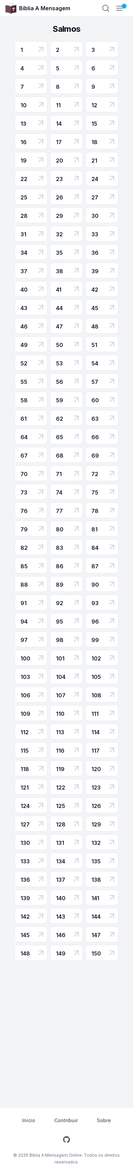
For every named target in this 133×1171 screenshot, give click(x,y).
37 (23, 271)
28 (24, 215)
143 (60, 916)
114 (95, 732)
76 (24, 510)
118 (24, 769)
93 (95, 603)
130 (25, 842)
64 (24, 437)
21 (94, 160)
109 (25, 713)
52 (23, 363)
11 (58, 105)
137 (60, 879)
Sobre (104, 1120)
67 (24, 455)
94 (24, 621)
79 (24, 529)
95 (59, 621)
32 (59, 234)
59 (59, 400)
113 (60, 732)
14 (59, 123)
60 (95, 400)
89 (59, 584)
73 (23, 492)
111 (95, 713)
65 (59, 437)
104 (60, 676)
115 (24, 750)
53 (59, 363)
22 (23, 179)
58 (24, 400)
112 (24, 732)
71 (59, 474)
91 (23, 603)
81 (94, 529)
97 (24, 640)
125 (60, 806)
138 (96, 879)
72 (94, 474)
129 (96, 824)
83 (59, 547)
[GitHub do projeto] (66, 1139)
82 (24, 547)
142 (25, 916)
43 (23, 308)
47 (59, 326)
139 (25, 898)
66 (95, 437)
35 (59, 252)
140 (60, 898)
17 (59, 142)
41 (58, 289)
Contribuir (66, 1120)
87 (95, 566)
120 (96, 769)
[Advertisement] (66, 1030)
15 (94, 123)
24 (94, 179)
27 (94, 197)
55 (23, 381)
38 (59, 271)
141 (95, 898)
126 (96, 806)
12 (94, 105)
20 (59, 160)
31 (23, 234)
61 (23, 418)
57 (94, 381)
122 (60, 787)
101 (60, 658)
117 (95, 750)
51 (94, 344)
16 (23, 142)
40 (24, 289)
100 (25, 658)
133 (25, 861)
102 (96, 658)
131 (60, 842)
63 (95, 418)
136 (25, 879)
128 (60, 824)
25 (23, 197)
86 (59, 566)
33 (94, 234)
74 (59, 492)
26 (59, 197)
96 (95, 621)
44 (59, 308)
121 (24, 787)
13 (23, 123)
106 (25, 695)
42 (94, 289)
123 (96, 787)
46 (24, 326)
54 (94, 363)
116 (60, 750)
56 (59, 381)
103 (25, 676)
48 (95, 326)
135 (96, 861)
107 (60, 695)
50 (59, 344)
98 (59, 640)
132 (96, 842)
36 (95, 252)
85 (24, 566)
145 (25, 935)
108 (96, 695)
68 (59, 455)
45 (94, 308)
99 (95, 640)
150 (96, 953)
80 (59, 529)
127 (25, 824)
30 (95, 215)
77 (59, 510)
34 (23, 252)
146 (60, 935)
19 (23, 160)
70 (24, 474)
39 (95, 271)
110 (60, 713)
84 (95, 547)
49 (24, 344)
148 (25, 953)
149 (60, 953)
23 (59, 179)
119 (60, 769)
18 (94, 142)
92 (59, 603)
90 (95, 584)
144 (96, 916)
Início (28, 1120)
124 (25, 806)
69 (95, 455)
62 (59, 418)
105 (96, 676)
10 (23, 105)
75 (94, 492)
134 (60, 861)
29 (59, 215)
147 (96, 935)
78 (95, 510)
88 (24, 584)
